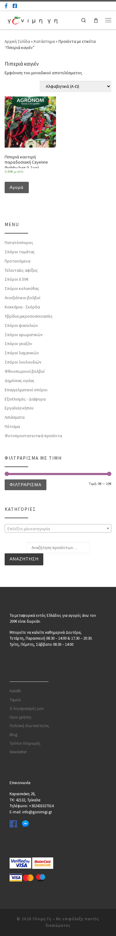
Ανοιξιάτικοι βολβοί (22, 297)
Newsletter (18, 752)
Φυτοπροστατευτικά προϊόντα (33, 435)
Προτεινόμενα (17, 261)
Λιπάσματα (14, 417)
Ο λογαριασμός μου (27, 708)
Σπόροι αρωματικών (24, 334)
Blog (13, 734)
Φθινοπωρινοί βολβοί (25, 371)
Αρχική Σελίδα (18, 41)
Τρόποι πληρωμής (25, 743)
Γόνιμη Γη (42, 919)
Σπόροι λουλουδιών (23, 362)
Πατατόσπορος (19, 242)
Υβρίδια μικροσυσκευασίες (29, 316)
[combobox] (58, 528)
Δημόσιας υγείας (19, 380)
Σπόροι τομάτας (20, 251)
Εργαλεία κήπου (19, 408)
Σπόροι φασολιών (21, 325)
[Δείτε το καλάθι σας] (96, 20)
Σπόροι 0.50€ (16, 279)
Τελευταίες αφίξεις (21, 270)
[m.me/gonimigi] (6, 5)
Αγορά (17, 187)
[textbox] (58, 528)
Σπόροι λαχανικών (22, 353)
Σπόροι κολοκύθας (22, 288)
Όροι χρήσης (21, 717)
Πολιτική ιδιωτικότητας (29, 725)
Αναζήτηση (24, 559)
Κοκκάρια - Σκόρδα (22, 307)
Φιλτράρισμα (25, 484)
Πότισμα (12, 426)
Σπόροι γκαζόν (18, 343)
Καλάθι (15, 691)
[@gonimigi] (15, 5)
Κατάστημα (44, 41)
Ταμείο (15, 699)
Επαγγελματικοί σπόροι (26, 390)
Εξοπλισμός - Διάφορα (25, 399)
